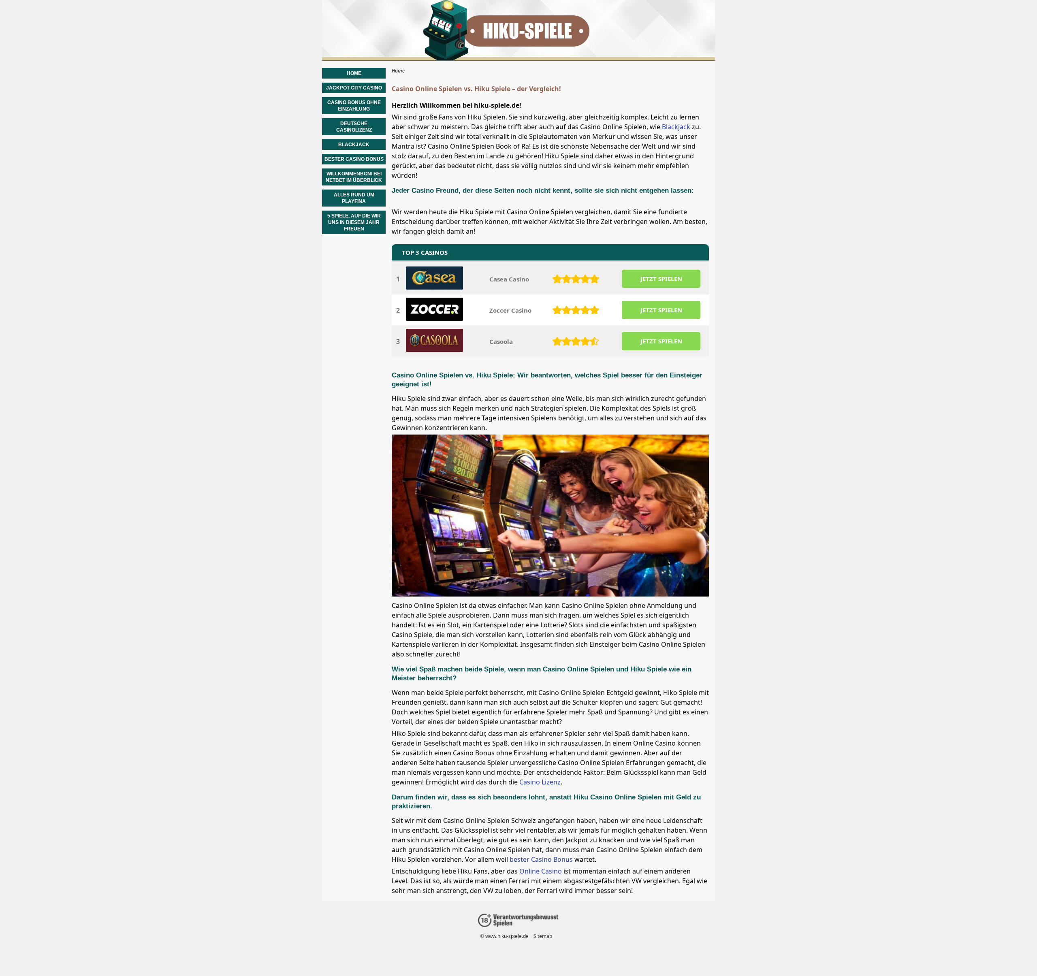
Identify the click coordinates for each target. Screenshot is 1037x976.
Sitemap (542, 936)
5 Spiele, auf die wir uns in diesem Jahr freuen (354, 222)
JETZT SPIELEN (661, 279)
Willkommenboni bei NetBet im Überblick (354, 177)
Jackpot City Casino (354, 88)
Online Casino (540, 871)
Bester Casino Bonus (354, 159)
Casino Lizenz (540, 782)
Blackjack (676, 126)
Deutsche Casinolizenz (354, 127)
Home (354, 73)
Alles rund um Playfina (354, 198)
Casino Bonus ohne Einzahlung (354, 106)
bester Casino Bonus (541, 859)
